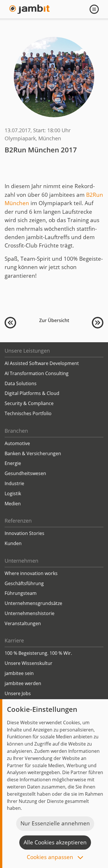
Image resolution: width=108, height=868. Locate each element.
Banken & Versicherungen (33, 453)
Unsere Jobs (18, 693)
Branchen (16, 430)
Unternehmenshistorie (29, 613)
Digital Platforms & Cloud (32, 393)
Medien (13, 503)
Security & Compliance (29, 403)
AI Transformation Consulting (37, 373)
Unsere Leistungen (27, 350)
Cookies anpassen (51, 857)
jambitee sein (19, 673)
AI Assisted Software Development (42, 363)
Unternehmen (21, 560)
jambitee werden (23, 683)
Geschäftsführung (24, 583)
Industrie (14, 483)
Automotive (17, 443)
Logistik (13, 493)
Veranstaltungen (23, 623)
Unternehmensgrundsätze (33, 603)
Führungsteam (21, 593)
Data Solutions (21, 383)
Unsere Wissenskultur (28, 663)
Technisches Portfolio (28, 413)
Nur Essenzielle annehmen (55, 823)
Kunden (13, 543)
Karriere (14, 640)
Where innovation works (31, 573)
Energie (13, 463)
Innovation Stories (24, 533)
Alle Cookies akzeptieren (55, 842)
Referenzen (18, 520)
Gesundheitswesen (25, 473)
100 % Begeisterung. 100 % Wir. (38, 653)
